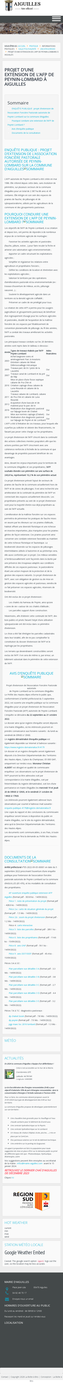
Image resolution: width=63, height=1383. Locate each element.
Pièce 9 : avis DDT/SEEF (20, 953)
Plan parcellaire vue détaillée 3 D (24, 993)
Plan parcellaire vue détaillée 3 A (24, 968)
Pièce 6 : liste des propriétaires (23, 937)
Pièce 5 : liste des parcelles (21, 929)
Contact (4, 1376)
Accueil (21, 46)
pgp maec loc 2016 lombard (22, 1024)
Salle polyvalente (27, 49)
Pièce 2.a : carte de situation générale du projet (31, 909)
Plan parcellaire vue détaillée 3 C (24, 985)
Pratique (33, 46)
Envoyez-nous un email (22, 1299)
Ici (13, 1177)
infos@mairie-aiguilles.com (29, 1163)
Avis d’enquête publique (23, 128)
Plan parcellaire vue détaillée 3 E (24, 1001)
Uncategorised (47, 49)
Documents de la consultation (26, 132)
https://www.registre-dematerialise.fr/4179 (25, 747)
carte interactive (25, 925)
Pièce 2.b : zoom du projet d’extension (27, 917)
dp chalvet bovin (16, 1016)
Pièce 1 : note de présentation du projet (27, 901)
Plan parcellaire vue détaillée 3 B (24, 976)
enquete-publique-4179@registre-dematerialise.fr (28, 808)
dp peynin (13, 1020)
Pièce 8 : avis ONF (17, 945)
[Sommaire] (34, 168)
